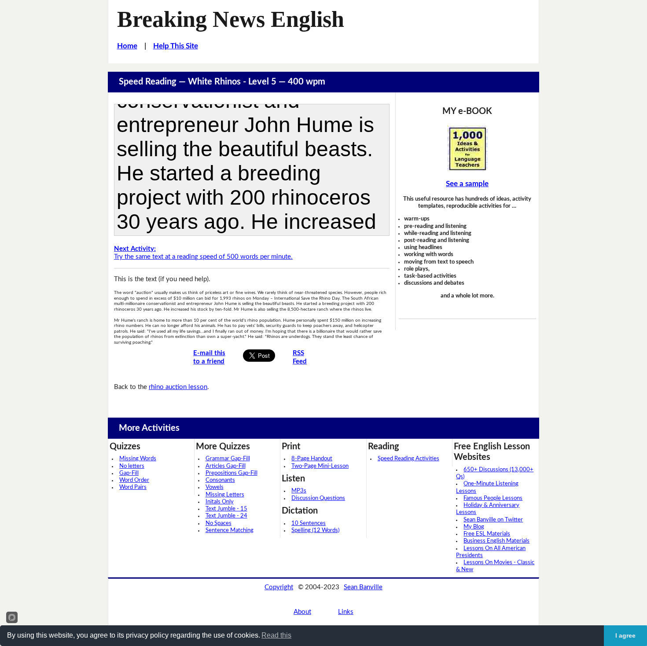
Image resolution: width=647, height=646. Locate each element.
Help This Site (175, 46)
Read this (276, 635)
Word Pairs (133, 487)
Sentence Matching (230, 530)
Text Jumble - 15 (226, 509)
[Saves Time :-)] (467, 148)
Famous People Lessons (492, 498)
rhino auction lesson (178, 387)
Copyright (279, 587)
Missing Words (137, 459)
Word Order (134, 480)
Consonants (220, 480)
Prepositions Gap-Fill (231, 473)
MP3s (298, 491)
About (302, 612)
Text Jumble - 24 (226, 516)
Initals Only (220, 502)
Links (345, 612)
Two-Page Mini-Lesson (320, 466)
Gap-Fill (129, 473)
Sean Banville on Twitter (493, 520)
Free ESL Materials (486, 534)
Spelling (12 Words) (315, 530)
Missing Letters (225, 495)
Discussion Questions (318, 498)
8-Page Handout (311, 459)
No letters (131, 466)
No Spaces (219, 523)
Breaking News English (230, 19)
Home (127, 46)
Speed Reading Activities (408, 459)
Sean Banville (363, 587)
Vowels (215, 487)
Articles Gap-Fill (226, 466)
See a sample (467, 183)
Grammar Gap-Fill (228, 459)
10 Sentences (308, 523)
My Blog (473, 527)
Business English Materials (496, 541)
